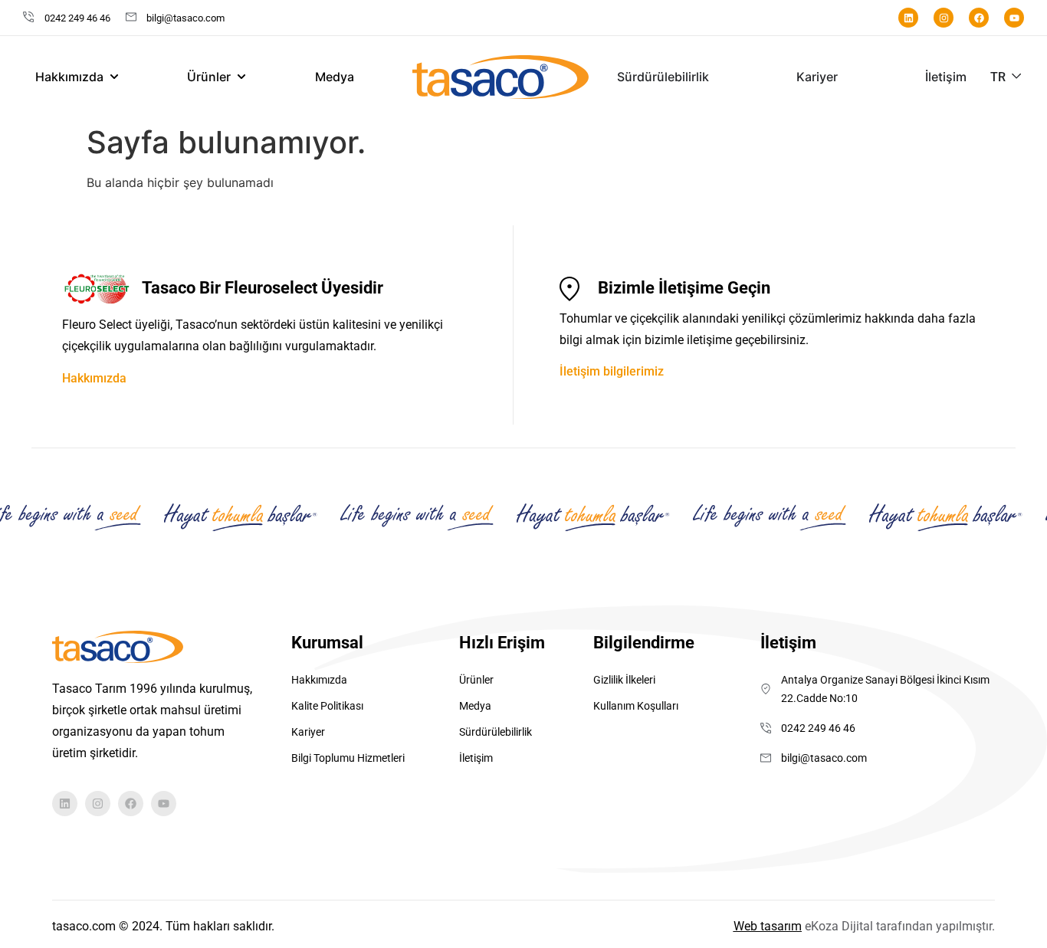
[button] (1006, 77)
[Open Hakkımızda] (114, 76)
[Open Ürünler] (241, 76)
